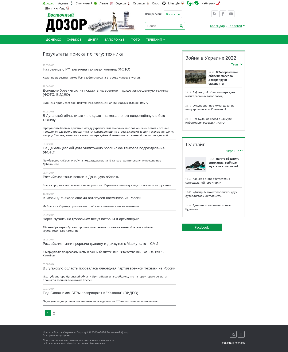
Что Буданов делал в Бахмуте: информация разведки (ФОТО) (208, 120)
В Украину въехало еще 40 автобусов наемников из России (92, 198)
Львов (104, 3)
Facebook (222, 14)
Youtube (231, 14)
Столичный (84, 3)
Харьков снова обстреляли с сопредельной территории (207, 180)
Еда (193, 3)
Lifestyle (174, 3)
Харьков (139, 3)
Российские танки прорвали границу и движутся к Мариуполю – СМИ (100, 244)
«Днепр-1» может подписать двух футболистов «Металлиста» (211, 194)
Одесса (121, 3)
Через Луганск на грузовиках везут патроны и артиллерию (91, 219)
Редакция (228, 342)
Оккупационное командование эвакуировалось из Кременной (209, 107)
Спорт (156, 3)
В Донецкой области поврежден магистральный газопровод (210, 94)
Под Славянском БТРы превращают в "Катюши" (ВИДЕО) (90, 293)
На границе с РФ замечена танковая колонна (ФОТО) (86, 69)
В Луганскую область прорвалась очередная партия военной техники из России (109, 268)
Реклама (240, 342)
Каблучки (208, 3)
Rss (214, 14)
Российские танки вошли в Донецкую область (81, 177)
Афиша (63, 3)
